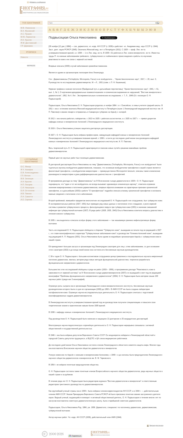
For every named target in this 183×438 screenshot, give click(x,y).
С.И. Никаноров (27, 188)
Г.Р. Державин (27, 46)
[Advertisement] (111, 7)
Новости (24, 57)
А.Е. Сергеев (26, 200)
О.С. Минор (26, 167)
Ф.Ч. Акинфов (27, 170)
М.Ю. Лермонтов (28, 37)
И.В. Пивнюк (26, 194)
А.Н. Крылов (26, 182)
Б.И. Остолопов (27, 191)
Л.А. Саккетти (27, 197)
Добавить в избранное (37, 2)
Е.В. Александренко (29, 173)
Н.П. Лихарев (26, 185)
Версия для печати (156, 425)
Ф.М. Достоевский (28, 43)
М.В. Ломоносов (28, 28)
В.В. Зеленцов (27, 179)
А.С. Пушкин (26, 34)
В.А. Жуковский (27, 31)
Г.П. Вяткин (25, 176)
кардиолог (31, 65)
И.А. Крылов (26, 40)
